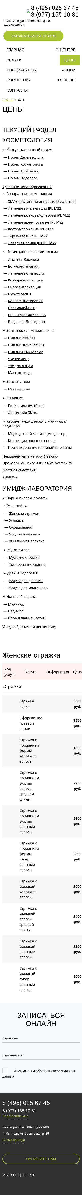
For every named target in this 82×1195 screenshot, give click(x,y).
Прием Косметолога (25, 164)
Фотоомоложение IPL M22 (30, 229)
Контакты (17, 90)
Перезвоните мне (15, 1116)
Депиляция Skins (22, 412)
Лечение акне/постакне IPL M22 (35, 222)
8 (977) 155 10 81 (55, 14)
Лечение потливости (26, 273)
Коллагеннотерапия (25, 301)
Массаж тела (19, 389)
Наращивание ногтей (26, 618)
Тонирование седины (27, 564)
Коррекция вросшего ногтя (32, 440)
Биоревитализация (24, 287)
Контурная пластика (25, 280)
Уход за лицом (20, 365)
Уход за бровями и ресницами (28, 626)
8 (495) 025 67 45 (55, 8)
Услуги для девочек (26, 580)
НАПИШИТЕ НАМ (41, 1159)
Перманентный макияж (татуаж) (30, 456)
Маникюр (16, 604)
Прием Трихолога (23, 171)
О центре (65, 50)
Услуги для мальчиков (28, 587)
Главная (15, 50)
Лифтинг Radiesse (23, 259)
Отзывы (67, 80)
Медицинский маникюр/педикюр (36, 433)
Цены (70, 60)
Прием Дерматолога (25, 157)
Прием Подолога (22, 178)
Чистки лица (18, 358)
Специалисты (21, 70)
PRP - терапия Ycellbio (27, 314)
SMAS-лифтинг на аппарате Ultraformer (42, 201)
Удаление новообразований (27, 186)
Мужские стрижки (24, 557)
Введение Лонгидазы (26, 321)
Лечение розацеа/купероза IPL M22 (39, 215)
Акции (69, 70)
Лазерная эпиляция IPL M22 (32, 243)
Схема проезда (13, 1140)
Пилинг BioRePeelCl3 (26, 345)
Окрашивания (21, 527)
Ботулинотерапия (23, 266)
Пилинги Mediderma (25, 352)
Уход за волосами (24, 534)
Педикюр (16, 611)
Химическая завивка (26, 541)
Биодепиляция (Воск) (26, 405)
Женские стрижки (24, 513)
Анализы (10, 477)
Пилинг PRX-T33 (21, 338)
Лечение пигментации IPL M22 (34, 208)
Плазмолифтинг (21, 307)
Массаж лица (19, 372)
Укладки (16, 520)
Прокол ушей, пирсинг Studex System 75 (37, 463)
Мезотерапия (19, 294)
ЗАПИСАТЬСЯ (33, 36)
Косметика (18, 80)
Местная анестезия (19, 470)
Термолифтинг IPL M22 (27, 236)
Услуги (14, 60)
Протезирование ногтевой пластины (40, 447)
